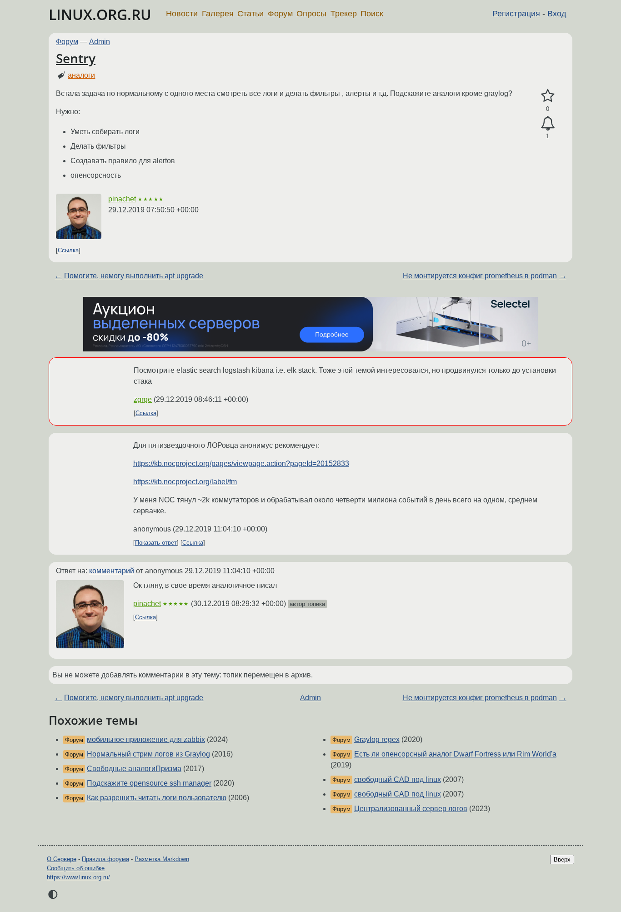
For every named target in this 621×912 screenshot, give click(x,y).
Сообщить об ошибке (76, 868)
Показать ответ (156, 542)
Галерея (218, 13)
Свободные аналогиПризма (134, 768)
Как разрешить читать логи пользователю (156, 798)
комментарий (111, 571)
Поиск (372, 13)
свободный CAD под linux (397, 779)
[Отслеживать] (547, 123)
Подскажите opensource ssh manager (149, 783)
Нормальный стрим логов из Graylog (148, 754)
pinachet (122, 199)
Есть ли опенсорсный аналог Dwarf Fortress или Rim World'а (455, 754)
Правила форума (105, 859)
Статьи (250, 13)
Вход (556, 13)
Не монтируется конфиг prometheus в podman (480, 276)
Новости (182, 13)
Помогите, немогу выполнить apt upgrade (133, 276)
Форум (280, 13)
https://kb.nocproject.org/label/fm (185, 482)
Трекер (344, 13)
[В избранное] (547, 96)
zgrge (143, 399)
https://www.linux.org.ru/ (78, 877)
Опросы (311, 13)
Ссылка (68, 250)
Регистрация (516, 13)
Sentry (75, 58)
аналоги (81, 75)
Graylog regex (377, 739)
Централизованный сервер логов (410, 808)
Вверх (562, 859)
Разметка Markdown (162, 859)
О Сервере (61, 859)
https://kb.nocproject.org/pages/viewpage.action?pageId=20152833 (241, 463)
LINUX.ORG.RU (100, 14)
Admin (99, 41)
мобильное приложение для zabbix (146, 739)
